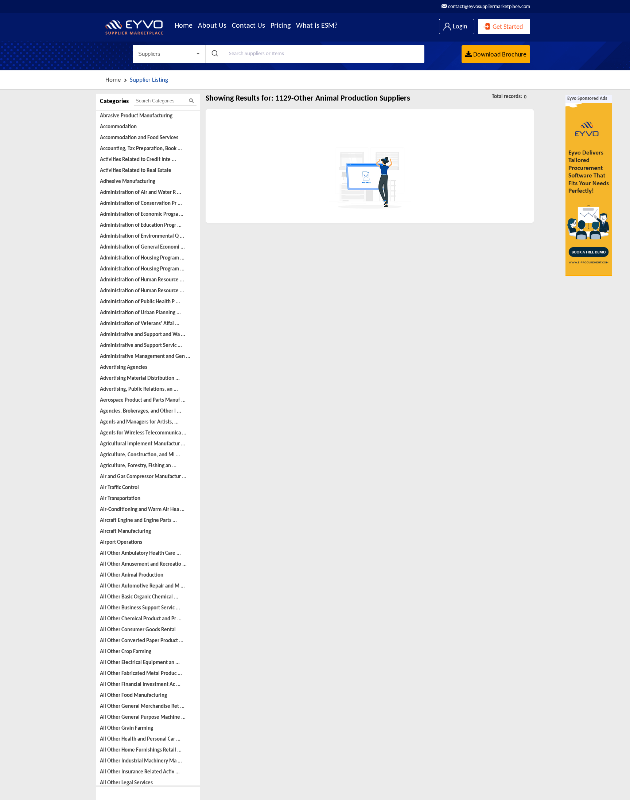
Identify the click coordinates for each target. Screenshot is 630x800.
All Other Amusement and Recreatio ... (143, 564)
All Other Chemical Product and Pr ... (141, 619)
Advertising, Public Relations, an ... (139, 389)
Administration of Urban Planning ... (140, 313)
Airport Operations (121, 542)
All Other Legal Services (126, 783)
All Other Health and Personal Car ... (140, 739)
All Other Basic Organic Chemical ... (139, 597)
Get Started (507, 27)
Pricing (281, 26)
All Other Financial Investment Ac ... (140, 684)
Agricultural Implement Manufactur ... (142, 444)
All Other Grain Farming (126, 728)
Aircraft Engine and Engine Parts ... (138, 520)
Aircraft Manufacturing (125, 531)
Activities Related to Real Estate (135, 170)
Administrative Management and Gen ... (145, 356)
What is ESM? (317, 26)
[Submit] (214, 54)
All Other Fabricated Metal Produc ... (141, 673)
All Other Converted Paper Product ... (141, 641)
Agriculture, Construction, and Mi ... (140, 455)
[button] (169, 54)
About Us (212, 26)
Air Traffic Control (119, 488)
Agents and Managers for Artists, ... (139, 422)
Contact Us (248, 26)
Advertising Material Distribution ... (140, 378)
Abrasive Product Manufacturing (136, 116)
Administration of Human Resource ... (142, 280)
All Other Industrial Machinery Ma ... (141, 761)
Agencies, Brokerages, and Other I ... (140, 411)
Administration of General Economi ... (142, 247)
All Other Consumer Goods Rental (138, 630)
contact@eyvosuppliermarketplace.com (488, 6)
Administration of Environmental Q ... (142, 236)
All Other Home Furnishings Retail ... (141, 750)
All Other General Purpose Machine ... (143, 717)
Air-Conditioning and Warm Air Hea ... (142, 509)
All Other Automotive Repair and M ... (142, 586)
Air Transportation (120, 499)
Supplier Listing (149, 80)
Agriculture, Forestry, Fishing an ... (138, 466)
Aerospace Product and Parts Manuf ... (143, 400)
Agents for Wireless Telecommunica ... (143, 433)
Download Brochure (499, 54)
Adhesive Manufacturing (127, 181)
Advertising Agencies (123, 367)
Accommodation (118, 127)
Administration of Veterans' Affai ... (139, 324)
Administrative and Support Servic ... (141, 345)
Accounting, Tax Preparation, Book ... (141, 149)
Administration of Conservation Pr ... (141, 203)
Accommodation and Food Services (139, 138)
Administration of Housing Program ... (142, 258)
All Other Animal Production (131, 575)
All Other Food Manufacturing (133, 695)
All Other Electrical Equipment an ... (140, 663)
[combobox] (315, 54)
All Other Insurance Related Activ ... (140, 772)
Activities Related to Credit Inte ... (138, 160)
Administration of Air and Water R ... (140, 192)
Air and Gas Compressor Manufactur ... (143, 477)
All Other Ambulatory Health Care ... (140, 553)
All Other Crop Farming (125, 652)
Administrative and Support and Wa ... (142, 334)
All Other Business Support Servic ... (140, 608)
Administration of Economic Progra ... (141, 214)
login (459, 26)
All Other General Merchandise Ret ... (142, 706)
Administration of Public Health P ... (140, 302)
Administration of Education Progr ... (141, 225)
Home (183, 26)
